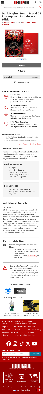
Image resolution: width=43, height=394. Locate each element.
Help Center (32, 324)
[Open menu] (2, 2)
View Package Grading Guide (30, 144)
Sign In (4, 324)
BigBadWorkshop (20, 335)
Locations (31, 335)
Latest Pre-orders (20, 324)
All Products (18, 332)
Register (5, 327)
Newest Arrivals (20, 327)
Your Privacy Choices (23, 390)
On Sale (17, 329)
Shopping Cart (7, 332)
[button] (21, 82)
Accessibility (18, 387)
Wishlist (5, 335)
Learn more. (33, 126)
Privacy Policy (6, 359)
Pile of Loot (32, 97)
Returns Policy (32, 256)
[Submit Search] (39, 7)
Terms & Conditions (28, 357)
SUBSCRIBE (35, 354)
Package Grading (34, 329)
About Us (31, 327)
